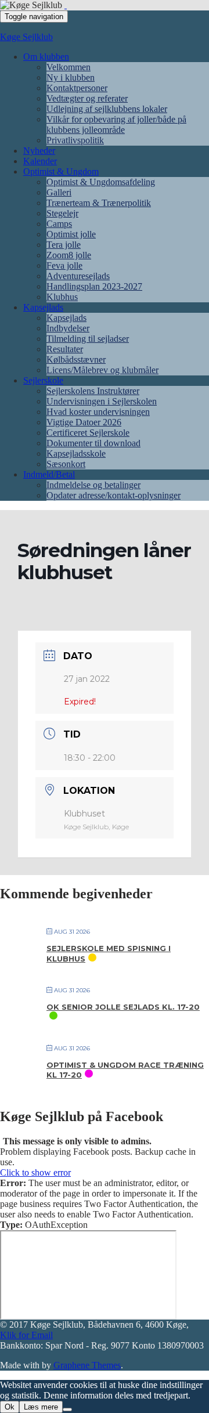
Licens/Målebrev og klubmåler (102, 370)
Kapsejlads (43, 307)
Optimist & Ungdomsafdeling (100, 182)
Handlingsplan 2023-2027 (94, 286)
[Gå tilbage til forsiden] (65, 5)
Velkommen (68, 67)
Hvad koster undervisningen (98, 412)
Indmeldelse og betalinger (93, 485)
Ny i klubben (70, 77)
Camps (59, 224)
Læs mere (41, 1407)
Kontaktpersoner (76, 88)
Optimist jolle (71, 234)
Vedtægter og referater (87, 98)
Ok (10, 1407)
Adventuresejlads (78, 276)
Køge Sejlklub (26, 37)
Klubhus (62, 297)
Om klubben (46, 57)
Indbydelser (67, 328)
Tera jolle (63, 245)
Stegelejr (62, 213)
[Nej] (67, 1409)
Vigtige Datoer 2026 (83, 422)
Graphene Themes (87, 1365)
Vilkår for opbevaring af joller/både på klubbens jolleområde (116, 124)
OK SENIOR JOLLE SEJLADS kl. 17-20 (123, 1006)
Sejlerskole (43, 380)
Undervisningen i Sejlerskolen (101, 401)
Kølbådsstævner (76, 359)
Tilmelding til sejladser (87, 339)
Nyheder (39, 151)
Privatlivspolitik (75, 140)
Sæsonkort (65, 464)
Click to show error (35, 1172)
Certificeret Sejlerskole (87, 433)
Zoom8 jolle (68, 255)
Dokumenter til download (93, 443)
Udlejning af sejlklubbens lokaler (106, 109)
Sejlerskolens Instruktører (92, 391)
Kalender (40, 161)
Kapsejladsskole (76, 453)
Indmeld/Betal (49, 474)
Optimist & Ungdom (61, 171)
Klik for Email (26, 1335)
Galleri (58, 192)
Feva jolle (64, 265)
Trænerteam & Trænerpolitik (98, 203)
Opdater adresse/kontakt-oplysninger (113, 495)
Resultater (64, 349)
